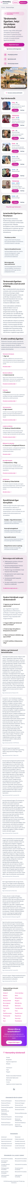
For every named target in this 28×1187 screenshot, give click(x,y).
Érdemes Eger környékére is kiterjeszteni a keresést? (11, 642)
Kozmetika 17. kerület (19, 1173)
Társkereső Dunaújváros (4, 1151)
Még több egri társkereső (14, 207)
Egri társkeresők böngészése (14, 49)
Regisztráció (23, 2)
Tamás (13, 156)
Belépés (15, 2)
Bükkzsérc (17, 1030)
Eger (4, 1035)
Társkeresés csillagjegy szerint (13, 1181)
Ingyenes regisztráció (11, 1086)
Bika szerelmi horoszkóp (17, 1185)
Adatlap (22, 110)
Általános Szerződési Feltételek (13, 1100)
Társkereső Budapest (6, 1125)
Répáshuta (17, 1040)
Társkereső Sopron (5, 1148)
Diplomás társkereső (6, 1167)
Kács (15, 1035)
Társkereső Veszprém (6, 1142)
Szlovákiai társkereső (6, 1171)
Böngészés (8, 1084)
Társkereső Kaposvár (6, 1144)
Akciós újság (4, 1173)
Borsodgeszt (6, 1027)
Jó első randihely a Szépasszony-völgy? (13, 654)
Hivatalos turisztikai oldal (10, 383)
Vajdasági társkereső (19, 1169)
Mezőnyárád (6, 1040)
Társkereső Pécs (5, 1129)
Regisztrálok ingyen (14, 44)
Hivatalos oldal (7, 366)
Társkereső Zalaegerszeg (17, 1145)
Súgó (7, 1094)
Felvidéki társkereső (19, 1167)
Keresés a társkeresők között (14, 93)
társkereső (4, 1162)
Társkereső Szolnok (19, 1135)
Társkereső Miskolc (6, 1127)
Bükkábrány (17, 1027)
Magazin (8, 1096)
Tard (4, 1045)
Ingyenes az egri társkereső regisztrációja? (11, 605)
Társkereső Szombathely (4, 1139)
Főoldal (3, 7)
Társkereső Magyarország (17, 1151)
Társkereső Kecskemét (20, 1131)
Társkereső (17, 1162)
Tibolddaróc (17, 1045)
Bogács (16, 1025)
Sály (4, 1043)
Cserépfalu (6, 1032)
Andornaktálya (18, 1017)
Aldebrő (5, 1017)
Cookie (7, 1106)
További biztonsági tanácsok (11, 588)
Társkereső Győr (18, 1129)
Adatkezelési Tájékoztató (12, 1102)
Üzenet (15, 110)
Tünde (13, 143)
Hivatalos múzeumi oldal (9, 437)
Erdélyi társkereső (18, 1165)
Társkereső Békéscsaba (17, 1139)
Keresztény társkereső (6, 1165)
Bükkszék (5, 1030)
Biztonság (8, 1104)
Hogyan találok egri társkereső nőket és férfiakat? (12, 636)
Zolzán (13, 196)
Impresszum (9, 1092)
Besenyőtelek (7, 1025)
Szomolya (17, 1043)
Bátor (15, 1020)
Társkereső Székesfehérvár (5, 1136)
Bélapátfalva (18, 1022)
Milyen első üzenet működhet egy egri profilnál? (13, 648)
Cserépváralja (18, 1032)
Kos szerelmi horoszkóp (4, 1185)
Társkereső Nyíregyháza (4, 1132)
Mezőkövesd (18, 1038)
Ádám (13, 183)
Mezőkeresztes (7, 1038)
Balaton (5, 1020)
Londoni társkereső (19, 1171)
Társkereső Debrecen (19, 1125)
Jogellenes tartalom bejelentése (13, 1108)
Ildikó (13, 117)
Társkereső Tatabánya (19, 1148)
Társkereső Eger (18, 1142)
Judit (13, 130)
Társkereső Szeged (19, 1127)
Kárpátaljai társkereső (6, 1169)
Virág (13, 102)
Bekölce (5, 1022)
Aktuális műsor (7, 492)
